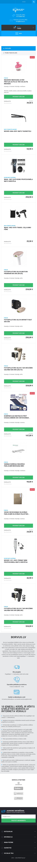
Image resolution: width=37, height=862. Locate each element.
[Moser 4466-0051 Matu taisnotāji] (18, 117)
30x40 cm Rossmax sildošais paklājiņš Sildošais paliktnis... (17, 513)
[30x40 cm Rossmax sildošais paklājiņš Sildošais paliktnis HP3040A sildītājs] (18, 498)
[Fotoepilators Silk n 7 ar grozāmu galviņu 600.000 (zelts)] (18, 354)
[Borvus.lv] (18, 9)
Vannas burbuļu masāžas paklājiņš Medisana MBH (14, 465)
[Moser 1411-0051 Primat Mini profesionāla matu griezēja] (18, 546)
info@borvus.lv (20, 21)
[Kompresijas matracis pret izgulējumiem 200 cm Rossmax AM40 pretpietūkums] (18, 402)
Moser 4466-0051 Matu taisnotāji (17, 131)
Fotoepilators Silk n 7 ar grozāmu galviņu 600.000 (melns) (18, 609)
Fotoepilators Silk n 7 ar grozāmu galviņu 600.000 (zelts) (18, 369)
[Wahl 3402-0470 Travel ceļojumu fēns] (18, 213)
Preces (6, 78)
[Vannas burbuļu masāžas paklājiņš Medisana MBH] (18, 450)
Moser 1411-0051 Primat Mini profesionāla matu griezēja (15, 561)
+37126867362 (20, 16)
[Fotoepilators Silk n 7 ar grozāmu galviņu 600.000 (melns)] (18, 594)
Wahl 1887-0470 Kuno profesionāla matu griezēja (18, 180)
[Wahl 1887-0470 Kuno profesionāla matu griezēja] (18, 165)
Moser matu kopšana (10, 177)
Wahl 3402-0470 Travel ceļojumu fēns (17, 228)
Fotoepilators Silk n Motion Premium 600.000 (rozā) (16, 272)
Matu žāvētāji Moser (9, 225)
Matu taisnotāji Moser (10, 129)
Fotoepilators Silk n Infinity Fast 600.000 (18, 320)
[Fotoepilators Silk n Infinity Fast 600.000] (18, 306)
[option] (18, 40)
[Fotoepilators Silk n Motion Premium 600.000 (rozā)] (18, 258)
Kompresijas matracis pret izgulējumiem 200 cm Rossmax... (17, 417)
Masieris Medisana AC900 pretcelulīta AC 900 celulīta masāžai (16, 82)
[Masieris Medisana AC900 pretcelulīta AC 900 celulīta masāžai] (18, 66)
